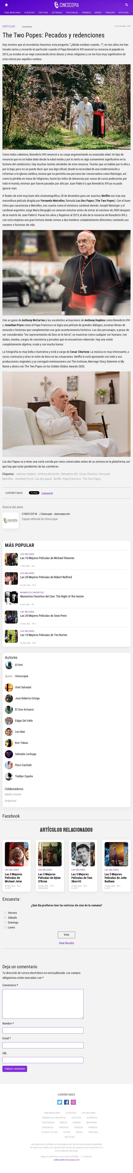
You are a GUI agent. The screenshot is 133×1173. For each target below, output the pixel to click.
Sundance (47, 1127)
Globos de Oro (50, 1132)
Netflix (57, 479)
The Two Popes (92, 479)
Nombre (7, 1023)
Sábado (12, 917)
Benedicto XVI (69, 474)
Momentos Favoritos (32, 592)
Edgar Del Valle (24, 720)
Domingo (13, 922)
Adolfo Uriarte (13, 794)
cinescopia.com (62, 513)
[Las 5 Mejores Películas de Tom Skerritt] (83, 854)
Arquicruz (10, 801)
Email (5, 1038)
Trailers (110, 12)
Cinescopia (27, 27)
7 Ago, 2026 (25, 566)
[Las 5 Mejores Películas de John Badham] (116, 854)
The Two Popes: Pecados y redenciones (53, 35)
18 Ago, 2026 (25, 585)
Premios (86, 12)
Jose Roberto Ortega (27, 698)
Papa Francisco (72, 479)
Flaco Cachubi (23, 765)
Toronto (64, 1127)
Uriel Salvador (23, 687)
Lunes (11, 927)
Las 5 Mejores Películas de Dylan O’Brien (49, 878)
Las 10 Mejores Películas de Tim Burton (43, 635)
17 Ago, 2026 (25, 624)
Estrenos (57, 12)
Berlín (63, 1122)
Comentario (9, 985)
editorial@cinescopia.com (66, 1159)
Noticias (124, 12)
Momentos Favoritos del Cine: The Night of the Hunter (52, 596)
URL (4, 1053)
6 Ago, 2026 (25, 604)
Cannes (77, 1122)
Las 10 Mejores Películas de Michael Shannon (47, 558)
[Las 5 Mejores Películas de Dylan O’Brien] (50, 854)
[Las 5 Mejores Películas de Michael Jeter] (16, 854)
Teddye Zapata (24, 776)
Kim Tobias (21, 743)
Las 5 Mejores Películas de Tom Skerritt (81, 878)
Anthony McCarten (49, 474)
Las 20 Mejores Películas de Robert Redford (46, 577)
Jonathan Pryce (24, 479)
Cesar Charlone (88, 474)
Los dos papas (43, 479)
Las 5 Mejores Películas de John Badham (116, 878)
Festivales (72, 12)
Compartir (47, 493)
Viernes (12, 913)
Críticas (43, 12)
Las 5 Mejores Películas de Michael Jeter (13, 878)
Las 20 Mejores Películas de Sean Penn (43, 616)
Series (98, 12)
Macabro (91, 1122)
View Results (66, 943)
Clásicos (29, 12)
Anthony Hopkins (26, 474)
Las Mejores (27, 554)
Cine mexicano (12, 12)
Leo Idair (20, 732)
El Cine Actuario (24, 709)
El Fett (19, 665)
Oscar (66, 1132)
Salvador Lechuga (25, 754)
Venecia (78, 1127)
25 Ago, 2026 (25, 643)
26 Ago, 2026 (10, 886)
